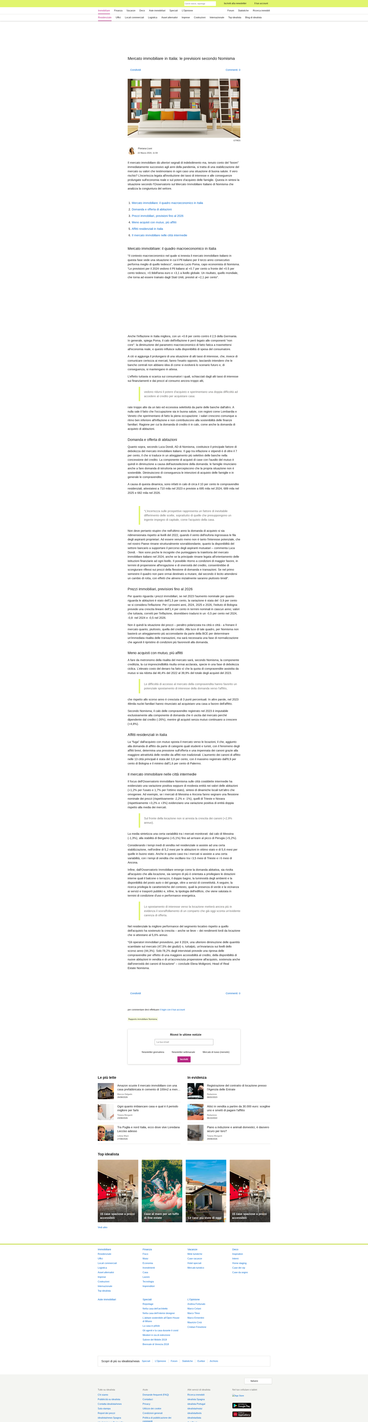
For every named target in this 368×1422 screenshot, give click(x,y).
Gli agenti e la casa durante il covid (160, 1330)
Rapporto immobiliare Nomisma (142, 1019)
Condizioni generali (153, 1413)
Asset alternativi (169, 17)
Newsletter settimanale (183, 1052)
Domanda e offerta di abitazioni (152, 209)
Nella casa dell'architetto (155, 1308)
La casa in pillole (151, 1326)
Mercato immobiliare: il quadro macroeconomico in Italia (167, 202)
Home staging (239, 1263)
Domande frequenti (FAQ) (156, 1395)
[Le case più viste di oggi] (206, 1191)
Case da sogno (240, 1272)
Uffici (118, 17)
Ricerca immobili (261, 10)
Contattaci (148, 1399)
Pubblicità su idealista (109, 1399)
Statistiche (243, 10)
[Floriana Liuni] (132, 151)
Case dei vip (238, 1268)
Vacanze (130, 10)
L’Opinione (187, 10)
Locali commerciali (134, 17)
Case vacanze (194, 1258)
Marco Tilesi (193, 1313)
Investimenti (149, 1268)
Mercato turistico (195, 1268)
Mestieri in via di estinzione (156, 1335)
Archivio (214, 1361)
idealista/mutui (194, 1408)
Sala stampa (104, 1408)
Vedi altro (102, 1227)
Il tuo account (261, 3)
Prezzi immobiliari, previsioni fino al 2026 (157, 215)
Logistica (152, 17)
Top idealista (234, 17)
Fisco (145, 1254)
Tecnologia (148, 1281)
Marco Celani (194, 1308)
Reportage (148, 1304)
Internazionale (217, 17)
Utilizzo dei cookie (152, 1408)
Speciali (173, 10)
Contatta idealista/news (110, 1404)
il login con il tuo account (172, 1009)
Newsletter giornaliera (153, 1052)
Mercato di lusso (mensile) (216, 1052)
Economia (148, 1263)
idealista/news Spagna (109, 1418)
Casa (145, 1272)
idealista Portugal (196, 1404)
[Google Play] (241, 1406)
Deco (142, 10)
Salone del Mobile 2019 (155, 1339)
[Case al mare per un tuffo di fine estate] (162, 1191)
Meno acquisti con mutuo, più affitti (154, 222)
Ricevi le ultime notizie (185, 1034)
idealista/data (194, 1418)
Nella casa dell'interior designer (159, 1313)
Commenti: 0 (233, 69)
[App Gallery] (241, 1414)
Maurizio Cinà (194, 1322)
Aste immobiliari (157, 10)
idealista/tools (194, 1413)
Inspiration (237, 1254)
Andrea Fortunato (196, 1304)
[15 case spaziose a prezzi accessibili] (118, 1191)
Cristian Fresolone (196, 1327)
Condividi (135, 69)
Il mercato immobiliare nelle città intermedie (159, 235)
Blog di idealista (253, 17)
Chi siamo (103, 1395)
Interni (235, 1258)
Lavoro (146, 1277)
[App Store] (241, 1397)
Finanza (118, 10)
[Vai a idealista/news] (101, 3)
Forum (230, 10)
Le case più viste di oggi (205, 1217)
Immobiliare (104, 10)
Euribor (201, 1361)
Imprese (186, 17)
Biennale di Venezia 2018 (156, 1344)
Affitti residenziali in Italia (147, 228)
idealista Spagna (196, 1399)
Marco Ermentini (195, 1318)
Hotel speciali (194, 1263)
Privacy (146, 1404)
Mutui (145, 1258)
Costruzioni (200, 17)
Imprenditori (149, 1286)
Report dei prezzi (106, 1413)
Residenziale (105, 17)
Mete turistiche (194, 1254)
